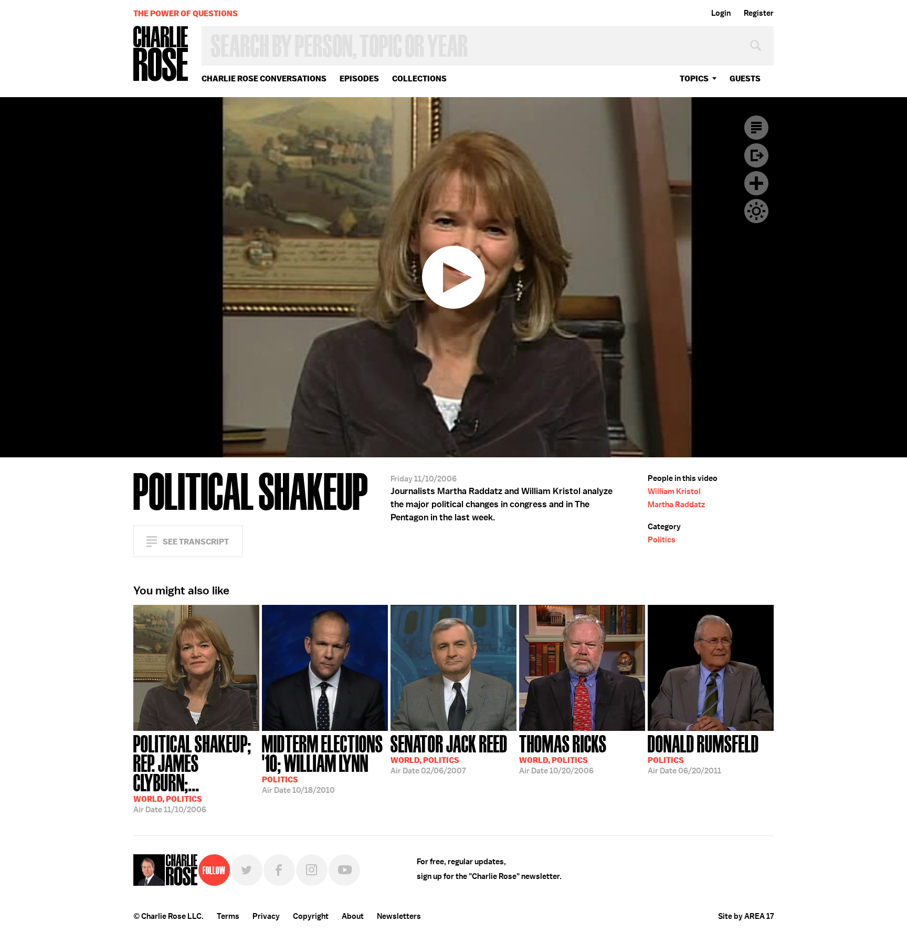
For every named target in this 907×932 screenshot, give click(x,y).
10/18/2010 (322, 763)
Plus (756, 183)
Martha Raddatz (676, 504)
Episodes (359, 78)
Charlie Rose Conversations (264, 78)
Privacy (266, 916)
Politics (662, 540)
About (353, 916)
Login (721, 13)
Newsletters (399, 916)
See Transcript (196, 542)
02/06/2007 (449, 753)
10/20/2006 (563, 753)
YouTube (344, 870)
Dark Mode (756, 211)
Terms (228, 916)
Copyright (311, 916)
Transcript (756, 128)
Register (759, 13)
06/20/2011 (703, 753)
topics (694, 78)
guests (745, 78)
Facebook (279, 870)
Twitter (246, 870)
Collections (419, 78)
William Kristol (674, 491)
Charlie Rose (161, 54)
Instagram (312, 870)
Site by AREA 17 (746, 916)
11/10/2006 (192, 773)
